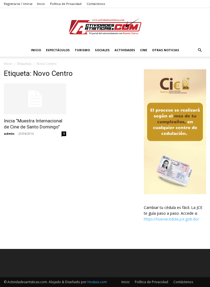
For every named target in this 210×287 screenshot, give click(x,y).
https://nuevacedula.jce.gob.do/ (171, 219)
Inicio (41, 4)
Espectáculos (58, 50)
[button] (199, 50)
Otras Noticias (165, 50)
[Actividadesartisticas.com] (105, 26)
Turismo (82, 50)
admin (9, 133)
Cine (143, 50)
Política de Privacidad (65, 4)
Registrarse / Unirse (18, 4)
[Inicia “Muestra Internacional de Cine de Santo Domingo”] (35, 98)
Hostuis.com (97, 282)
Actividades (125, 50)
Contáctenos (96, 4)
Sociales (102, 50)
